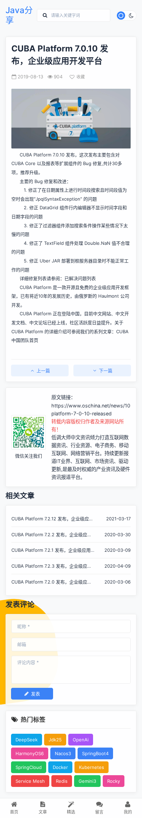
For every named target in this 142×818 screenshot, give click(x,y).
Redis (62, 781)
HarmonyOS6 (30, 753)
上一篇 (43, 370)
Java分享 (19, 15)
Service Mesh (30, 781)
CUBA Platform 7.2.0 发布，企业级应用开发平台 (51, 582)
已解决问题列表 (80, 278)
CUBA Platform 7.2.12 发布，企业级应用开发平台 (52, 519)
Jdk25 (55, 739)
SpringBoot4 (95, 753)
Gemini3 (87, 781)
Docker (60, 767)
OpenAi (81, 739)
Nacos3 (63, 753)
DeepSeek (27, 739)
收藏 (81, 76)
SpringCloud (29, 767)
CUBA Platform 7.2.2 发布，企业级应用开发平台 (51, 535)
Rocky (113, 781)
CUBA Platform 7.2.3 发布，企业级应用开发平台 (51, 566)
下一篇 (105, 370)
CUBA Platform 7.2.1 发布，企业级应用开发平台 (51, 550)
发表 (35, 693)
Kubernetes (91, 767)
